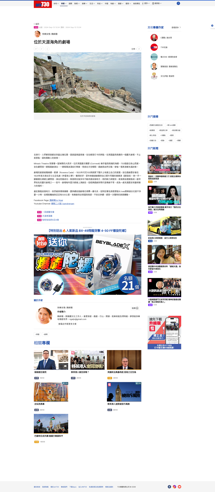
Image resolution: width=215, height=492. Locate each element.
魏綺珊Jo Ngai (56, 200)
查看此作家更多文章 (67, 324)
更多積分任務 (119, 478)
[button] (147, 3)
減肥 (170, 140)
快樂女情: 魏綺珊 (65, 307)
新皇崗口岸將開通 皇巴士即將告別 (162, 238)
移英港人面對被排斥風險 (119, 404)
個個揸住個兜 (40, 372)
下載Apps (72, 487)
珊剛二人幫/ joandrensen (62, 203)
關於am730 (55, 487)
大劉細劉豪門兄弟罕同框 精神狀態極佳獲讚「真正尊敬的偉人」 (164, 300)
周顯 (179, 140)
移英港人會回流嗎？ (80, 372)
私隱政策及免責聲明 (96, 487)
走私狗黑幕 (39, 404)
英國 (37, 334)
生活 (36, 27)
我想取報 (45, 487)
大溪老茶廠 (47, 216)
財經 (109, 378)
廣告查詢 (37, 487)
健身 (162, 140)
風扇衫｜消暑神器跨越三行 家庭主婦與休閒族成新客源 (164, 177)
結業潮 (152, 130)
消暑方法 (153, 140)
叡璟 (172, 135)
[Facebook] (169, 486)
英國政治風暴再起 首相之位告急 (122, 372)
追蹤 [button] (134, 308)
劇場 (45, 334)
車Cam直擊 (172, 125)
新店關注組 (176, 130)
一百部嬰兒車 (48, 212)
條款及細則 (109, 487)
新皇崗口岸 (164, 130)
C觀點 (163, 135)
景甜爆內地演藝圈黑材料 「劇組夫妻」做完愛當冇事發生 (164, 267)
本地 (150, 241)
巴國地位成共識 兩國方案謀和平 (48, 436)
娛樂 (150, 212)
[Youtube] (179, 486)
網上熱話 (153, 135)
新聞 (36, 378)
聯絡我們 (64, 487)
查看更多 (175, 27)
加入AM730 (82, 487)
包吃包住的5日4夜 (50, 220)
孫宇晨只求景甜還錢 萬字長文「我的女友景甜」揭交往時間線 (164, 208)
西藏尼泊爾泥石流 (156, 125)
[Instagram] (174, 486)
